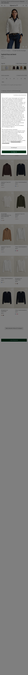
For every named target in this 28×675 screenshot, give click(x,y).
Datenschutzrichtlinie (15, 141)
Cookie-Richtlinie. (5, 143)
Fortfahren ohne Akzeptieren (19, 94)
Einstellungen (14, 147)
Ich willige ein (14, 151)
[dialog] (14, 124)
